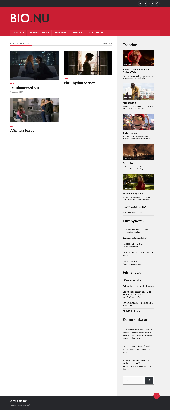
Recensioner (60, 33)
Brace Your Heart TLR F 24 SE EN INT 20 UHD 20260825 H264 (137, 294)
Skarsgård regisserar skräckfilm (136, 238)
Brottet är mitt (143, 346)
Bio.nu (23, 401)
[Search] (157, 3)
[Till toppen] (156, 396)
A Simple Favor (22, 130)
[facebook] (146, 3)
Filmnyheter (78, 33)
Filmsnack (132, 272)
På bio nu (17, 33)
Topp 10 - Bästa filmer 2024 (134, 207)
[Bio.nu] (85, 18)
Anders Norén (24, 405)
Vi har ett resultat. (132, 280)
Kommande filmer (38, 33)
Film (12, 84)
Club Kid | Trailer (132, 311)
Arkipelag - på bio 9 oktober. (138, 286)
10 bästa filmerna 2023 (132, 212)
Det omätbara (146, 329)
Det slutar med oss (24, 88)
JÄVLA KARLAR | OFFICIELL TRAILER (138, 304)
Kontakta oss (96, 33)
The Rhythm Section (79, 83)
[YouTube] (151, 3)
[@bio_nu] (140, 3)
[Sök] (149, 380)
